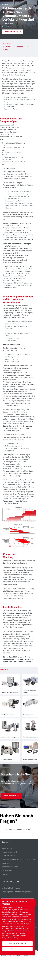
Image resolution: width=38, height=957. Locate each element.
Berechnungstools (8, 852)
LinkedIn (7, 47)
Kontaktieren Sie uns (13, 32)
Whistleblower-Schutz (10, 867)
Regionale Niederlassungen (11, 888)
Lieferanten (6, 874)
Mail (6, 49)
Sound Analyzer (7, 856)
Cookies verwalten (17, 949)
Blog (6, 4)
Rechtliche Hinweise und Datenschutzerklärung (19, 859)
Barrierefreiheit (7, 870)
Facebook (20, 47)
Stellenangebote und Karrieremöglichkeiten (17, 892)
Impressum (6, 863)
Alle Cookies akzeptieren (17, 943)
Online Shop (6, 848)
